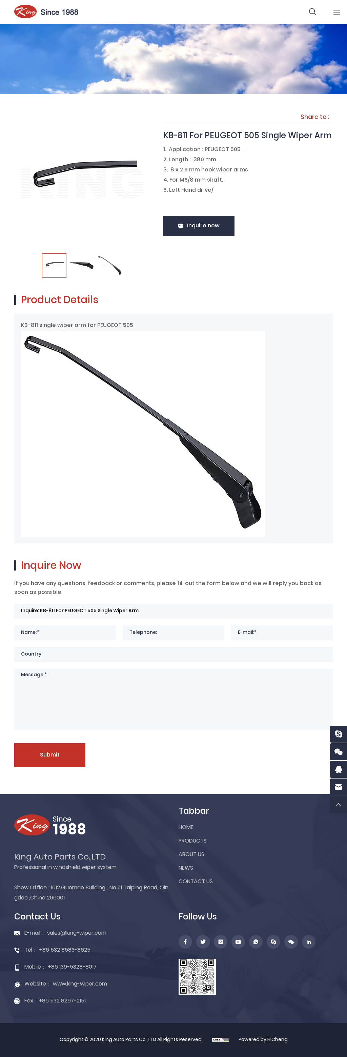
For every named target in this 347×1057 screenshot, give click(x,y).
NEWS (186, 868)
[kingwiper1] (338, 734)
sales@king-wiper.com (76, 933)
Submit (50, 755)
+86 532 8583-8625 (64, 950)
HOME (186, 827)
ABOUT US (191, 854)
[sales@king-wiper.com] (338, 787)
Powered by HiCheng (263, 1040)
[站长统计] (220, 1040)
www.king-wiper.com (80, 984)
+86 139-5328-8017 (72, 967)
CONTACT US (196, 881)
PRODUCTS (193, 841)
